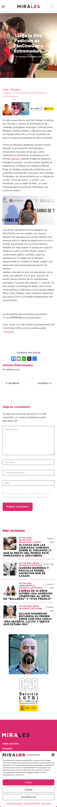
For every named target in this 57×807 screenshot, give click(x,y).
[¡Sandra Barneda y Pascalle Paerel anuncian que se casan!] (10, 568)
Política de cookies (14, 803)
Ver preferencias (28, 797)
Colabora (7, 749)
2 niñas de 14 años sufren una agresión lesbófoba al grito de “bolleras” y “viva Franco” (27, 595)
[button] (53, 754)
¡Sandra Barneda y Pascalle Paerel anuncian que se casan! (34, 572)
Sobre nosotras (10, 744)
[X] (29, 359)
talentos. (15, 159)
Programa (8, 332)
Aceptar (28, 782)
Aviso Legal (45, 803)
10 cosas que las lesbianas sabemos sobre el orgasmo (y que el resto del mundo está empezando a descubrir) (27, 550)
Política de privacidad (31, 803)
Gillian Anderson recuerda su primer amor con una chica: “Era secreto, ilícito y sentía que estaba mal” (27, 619)
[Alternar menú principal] (3, 6)
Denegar (28, 789)
